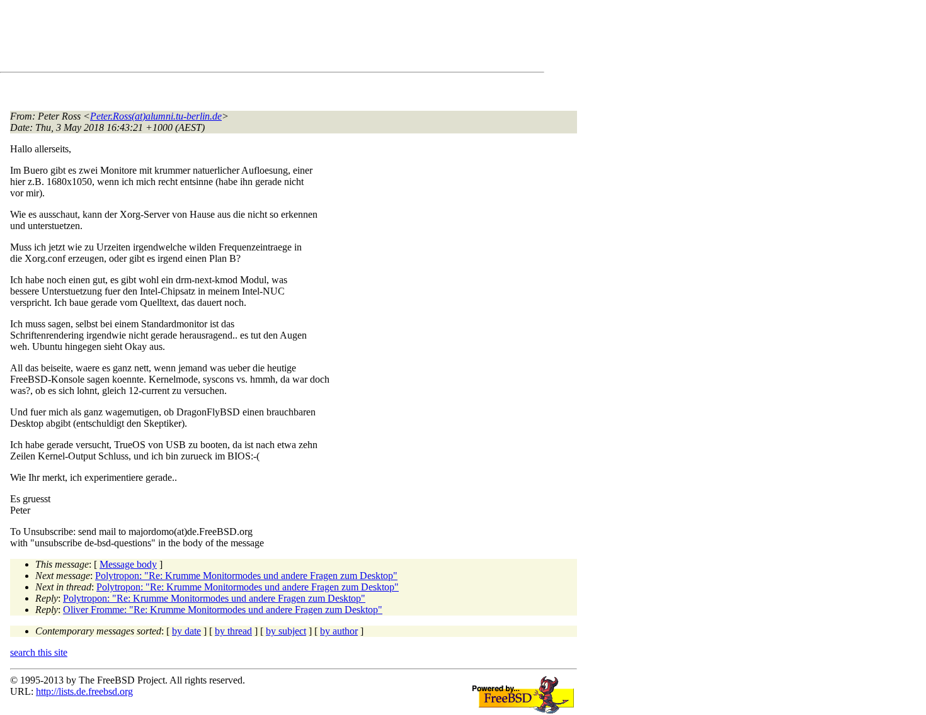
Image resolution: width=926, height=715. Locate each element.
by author (339, 631)
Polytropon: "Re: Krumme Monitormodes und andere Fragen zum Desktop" (246, 575)
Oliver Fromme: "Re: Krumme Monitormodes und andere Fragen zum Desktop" (222, 609)
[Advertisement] (239, 38)
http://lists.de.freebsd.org (84, 691)
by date (186, 631)
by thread (233, 631)
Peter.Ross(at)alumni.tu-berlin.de (156, 116)
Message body (128, 564)
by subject (286, 631)
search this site (38, 652)
